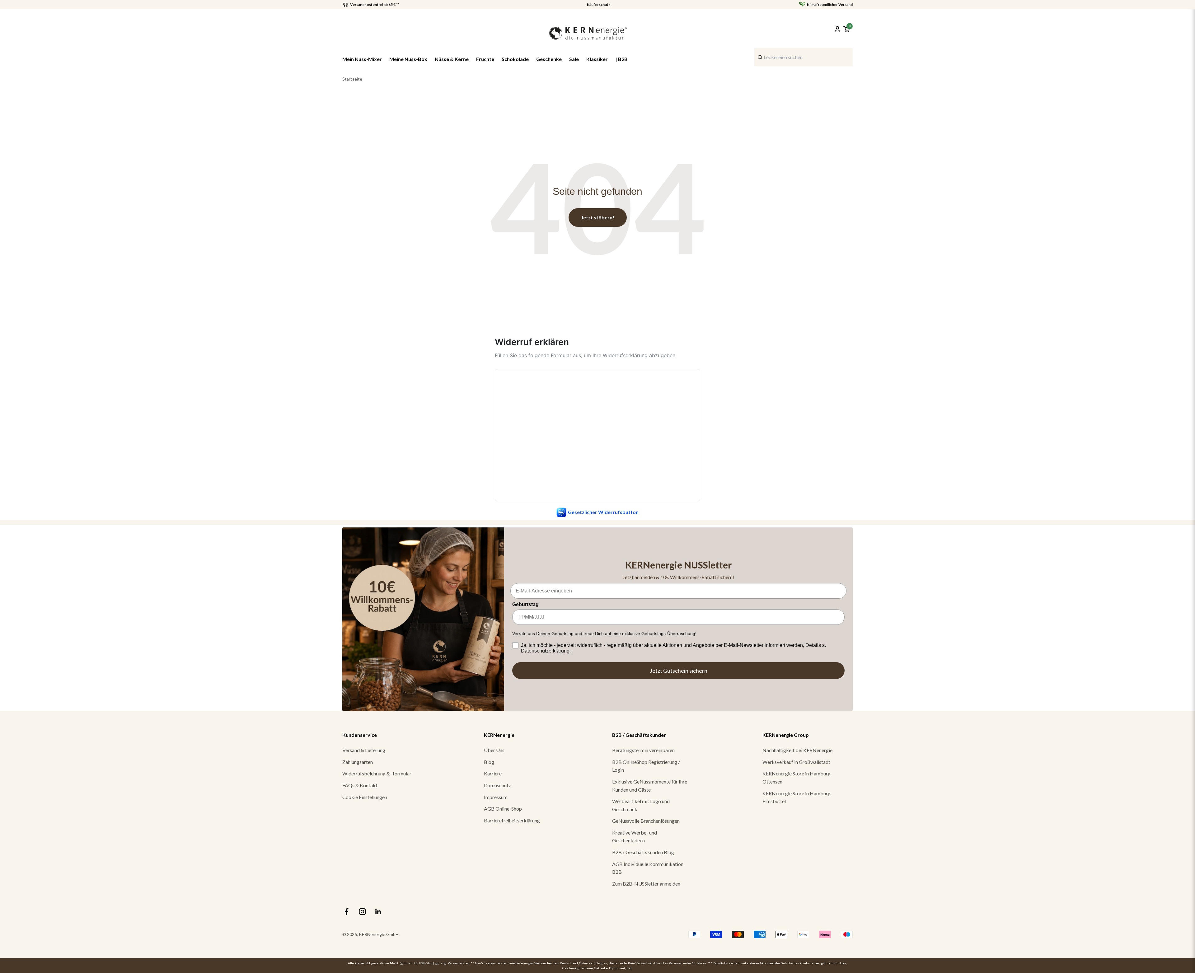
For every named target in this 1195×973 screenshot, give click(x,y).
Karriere (493, 773)
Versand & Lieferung (363, 750)
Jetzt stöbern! (597, 217)
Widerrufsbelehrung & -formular (376, 773)
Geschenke (549, 59)
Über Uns (494, 750)
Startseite (352, 79)
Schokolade (515, 59)
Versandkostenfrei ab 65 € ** (374, 4)
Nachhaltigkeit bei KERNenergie (797, 750)
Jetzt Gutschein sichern (678, 670)
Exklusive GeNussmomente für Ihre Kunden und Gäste (649, 786)
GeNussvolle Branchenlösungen (646, 821)
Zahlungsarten (357, 762)
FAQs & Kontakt (359, 785)
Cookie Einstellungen (364, 797)
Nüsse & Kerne (452, 59)
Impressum (496, 797)
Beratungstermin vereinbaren (643, 750)
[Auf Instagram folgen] (362, 911)
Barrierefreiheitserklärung (512, 820)
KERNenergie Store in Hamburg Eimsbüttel (796, 797)
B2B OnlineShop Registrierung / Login (646, 766)
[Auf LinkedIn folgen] (378, 911)
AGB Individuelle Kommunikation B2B (647, 868)
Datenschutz (497, 785)
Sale (574, 59)
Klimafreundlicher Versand (830, 4)
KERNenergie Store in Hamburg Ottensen (796, 777)
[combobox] (803, 57)
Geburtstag (525, 604)
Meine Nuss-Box (408, 59)
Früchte (485, 59)
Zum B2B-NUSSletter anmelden (646, 883)
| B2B (621, 59)
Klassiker (597, 59)
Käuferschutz (598, 4)
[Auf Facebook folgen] (346, 911)
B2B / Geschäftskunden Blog (643, 852)
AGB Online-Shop (503, 809)
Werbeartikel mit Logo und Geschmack (641, 805)
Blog (489, 762)
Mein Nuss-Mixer (362, 59)
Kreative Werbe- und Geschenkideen (634, 837)
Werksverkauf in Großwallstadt (796, 762)
